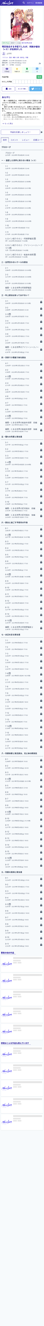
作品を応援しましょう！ (20, 132)
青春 (14, 57)
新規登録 (39, 3)
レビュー (25, 140)
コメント (14, 140)
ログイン (30, 3)
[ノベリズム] (7, 2)
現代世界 (25, 43)
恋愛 (30, 43)
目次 (5, 140)
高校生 (22, 57)
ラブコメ (5, 57)
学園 (26, 57)
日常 (17, 57)
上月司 (9, 53)
